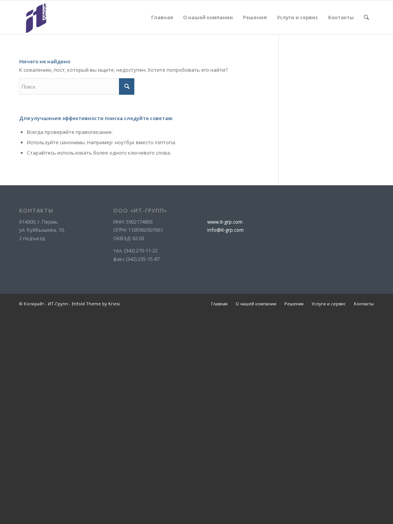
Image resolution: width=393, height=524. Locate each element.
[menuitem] (162, 17)
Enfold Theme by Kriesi (96, 303)
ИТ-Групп (58, 303)
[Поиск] (366, 17)
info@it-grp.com (225, 229)
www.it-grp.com (225, 221)
